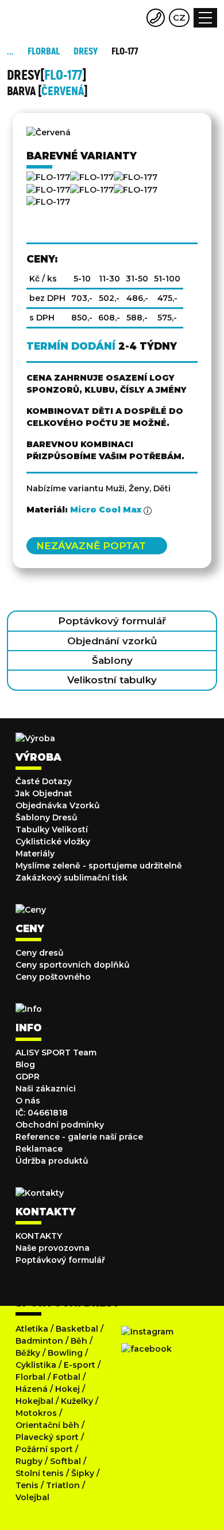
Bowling (65, 1353)
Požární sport (44, 1449)
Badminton (39, 1341)
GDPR (28, 1076)
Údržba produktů (52, 1161)
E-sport (79, 1365)
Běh (79, 1341)
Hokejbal (34, 1401)
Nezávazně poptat (91, 545)
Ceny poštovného (53, 977)
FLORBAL (44, 51)
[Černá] (48, 177)
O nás (28, 1100)
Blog (25, 1064)
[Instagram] (147, 1331)
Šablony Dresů (47, 817)
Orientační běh (47, 1425)
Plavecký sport (47, 1437)
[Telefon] (155, 18)
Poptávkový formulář (112, 621)
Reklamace (39, 1149)
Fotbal (66, 1377)
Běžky (28, 1353)
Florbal (30, 1377)
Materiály (35, 853)
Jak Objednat (44, 793)
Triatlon (63, 1485)
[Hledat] (133, 18)
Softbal (65, 1461)
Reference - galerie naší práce (79, 1137)
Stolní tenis (40, 1473)
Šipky (82, 1473)
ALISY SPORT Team (56, 1052)
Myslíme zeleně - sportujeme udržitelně (99, 865)
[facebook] (146, 1349)
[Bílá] (48, 202)
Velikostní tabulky (112, 680)
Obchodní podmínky (60, 1125)
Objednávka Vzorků (58, 805)
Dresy (86, 51)
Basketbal (77, 1329)
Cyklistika (36, 1365)
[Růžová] (48, 189)
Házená (32, 1389)
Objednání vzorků (112, 641)
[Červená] (92, 177)
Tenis (27, 1485)
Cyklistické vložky (53, 841)
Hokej (67, 1389)
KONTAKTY (39, 1236)
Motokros (36, 1413)
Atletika (32, 1329)
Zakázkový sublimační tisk (72, 877)
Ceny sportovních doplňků (73, 965)
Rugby (29, 1461)
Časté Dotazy (44, 781)
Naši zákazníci (46, 1088)
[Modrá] (135, 177)
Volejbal (32, 1497)
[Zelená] (135, 189)
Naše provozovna (53, 1248)
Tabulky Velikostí (52, 829)
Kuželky (77, 1401)
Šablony (112, 660)
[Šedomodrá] (92, 189)
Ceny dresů (40, 953)
